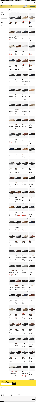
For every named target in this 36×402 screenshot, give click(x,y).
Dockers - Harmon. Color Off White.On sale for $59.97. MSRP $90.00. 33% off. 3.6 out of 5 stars (12, 48)
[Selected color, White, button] (22, 51)
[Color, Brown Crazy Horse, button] (18, 227)
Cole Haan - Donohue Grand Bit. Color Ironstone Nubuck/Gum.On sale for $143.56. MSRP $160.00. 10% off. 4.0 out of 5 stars (25, 269)
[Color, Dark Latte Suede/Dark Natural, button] (9, 22)
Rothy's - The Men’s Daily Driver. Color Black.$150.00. (12, 93)
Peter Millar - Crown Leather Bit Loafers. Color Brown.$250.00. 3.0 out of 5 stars (18, 254)
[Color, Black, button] (9, 51)
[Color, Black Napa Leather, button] (10, 270)
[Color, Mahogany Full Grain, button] (23, 255)
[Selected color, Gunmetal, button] (29, 212)
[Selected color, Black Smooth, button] (29, 139)
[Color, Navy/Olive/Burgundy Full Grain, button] (16, 285)
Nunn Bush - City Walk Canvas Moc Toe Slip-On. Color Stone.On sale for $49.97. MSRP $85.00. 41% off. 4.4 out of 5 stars (12, 312)
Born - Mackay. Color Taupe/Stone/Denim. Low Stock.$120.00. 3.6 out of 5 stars (25, 312)
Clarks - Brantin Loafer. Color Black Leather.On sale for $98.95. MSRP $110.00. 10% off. (18, 341)
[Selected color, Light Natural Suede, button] (22, 22)
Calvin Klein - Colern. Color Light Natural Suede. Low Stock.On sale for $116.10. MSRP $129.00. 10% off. (25, 20)
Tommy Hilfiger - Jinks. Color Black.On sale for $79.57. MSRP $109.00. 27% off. (12, 137)
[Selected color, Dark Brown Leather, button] (29, 36)
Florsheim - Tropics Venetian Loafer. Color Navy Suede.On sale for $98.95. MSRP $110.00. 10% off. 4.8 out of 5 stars (12, 63)
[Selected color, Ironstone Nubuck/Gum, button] (22, 270)
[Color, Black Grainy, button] (9, 357)
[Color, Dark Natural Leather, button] (30, 36)
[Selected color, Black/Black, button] (15, 139)
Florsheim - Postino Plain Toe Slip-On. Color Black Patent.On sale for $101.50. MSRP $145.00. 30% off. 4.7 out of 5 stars (25, 166)
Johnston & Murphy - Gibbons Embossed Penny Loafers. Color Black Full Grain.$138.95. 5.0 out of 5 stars (25, 254)
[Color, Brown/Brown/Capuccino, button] (24, 314)
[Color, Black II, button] (23, 182)
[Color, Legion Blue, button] (32, 255)
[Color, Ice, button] (33, 255)
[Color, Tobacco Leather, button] (16, 270)
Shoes (27, 394)
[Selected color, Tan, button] (29, 94)
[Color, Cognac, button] (10, 51)
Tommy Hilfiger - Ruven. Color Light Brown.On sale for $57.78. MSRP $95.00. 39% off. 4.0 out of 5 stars (12, 180)
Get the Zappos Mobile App (4, 392)
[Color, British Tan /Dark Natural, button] (10, 22)
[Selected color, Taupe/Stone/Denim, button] (22, 314)
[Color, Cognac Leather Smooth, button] (24, 241)
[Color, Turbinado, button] (24, 227)
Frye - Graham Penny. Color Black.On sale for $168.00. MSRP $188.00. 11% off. (18, 20)
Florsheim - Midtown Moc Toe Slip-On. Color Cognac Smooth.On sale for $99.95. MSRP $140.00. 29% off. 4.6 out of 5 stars (18, 63)
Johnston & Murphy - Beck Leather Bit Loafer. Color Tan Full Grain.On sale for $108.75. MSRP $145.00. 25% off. (32, 297)
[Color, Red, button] (12, 371)
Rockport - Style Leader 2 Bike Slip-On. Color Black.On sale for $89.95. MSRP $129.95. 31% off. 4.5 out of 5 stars (32, 166)
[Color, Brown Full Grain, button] (23, 212)
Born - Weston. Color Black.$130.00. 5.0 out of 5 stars (25, 195)
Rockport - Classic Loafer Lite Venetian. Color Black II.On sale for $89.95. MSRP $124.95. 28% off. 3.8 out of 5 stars (18, 210)
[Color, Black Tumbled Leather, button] (30, 329)
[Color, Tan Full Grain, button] (9, 109)
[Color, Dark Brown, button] (24, 182)
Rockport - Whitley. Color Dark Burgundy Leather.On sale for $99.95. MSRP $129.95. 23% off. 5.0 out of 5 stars (18, 108)
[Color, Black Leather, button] (17, 109)
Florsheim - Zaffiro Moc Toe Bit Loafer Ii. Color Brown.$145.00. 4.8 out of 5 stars (12, 327)
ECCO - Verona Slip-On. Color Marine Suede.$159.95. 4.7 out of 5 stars (32, 224)
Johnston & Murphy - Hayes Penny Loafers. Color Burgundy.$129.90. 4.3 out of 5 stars (32, 355)
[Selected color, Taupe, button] (29, 109)
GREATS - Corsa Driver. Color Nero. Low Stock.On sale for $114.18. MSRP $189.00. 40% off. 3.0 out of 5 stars (32, 283)
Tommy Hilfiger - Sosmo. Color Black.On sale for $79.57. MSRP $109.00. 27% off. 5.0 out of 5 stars (18, 370)
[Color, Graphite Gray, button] (9, 124)
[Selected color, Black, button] (15, 22)
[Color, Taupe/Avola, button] (23, 36)
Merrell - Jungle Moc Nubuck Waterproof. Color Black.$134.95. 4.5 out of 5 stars (25, 93)
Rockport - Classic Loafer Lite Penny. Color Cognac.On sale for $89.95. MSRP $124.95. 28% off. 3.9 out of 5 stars (25, 180)
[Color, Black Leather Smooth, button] (23, 241)
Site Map (19, 392)
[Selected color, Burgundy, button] (29, 357)
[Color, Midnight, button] (26, 285)
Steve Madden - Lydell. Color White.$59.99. (25, 48)
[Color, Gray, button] (25, 79)
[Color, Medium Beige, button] (9, 241)
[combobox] (12, 2)
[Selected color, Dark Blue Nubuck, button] (22, 300)
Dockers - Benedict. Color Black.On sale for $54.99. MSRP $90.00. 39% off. (32, 48)
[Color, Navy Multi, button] (30, 212)
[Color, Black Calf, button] (30, 241)
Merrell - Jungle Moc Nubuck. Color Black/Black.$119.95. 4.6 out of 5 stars (32, 180)
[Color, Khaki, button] (10, 371)
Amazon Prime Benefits (3, 393)
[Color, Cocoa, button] (16, 139)
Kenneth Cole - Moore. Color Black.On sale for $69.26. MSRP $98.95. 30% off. (18, 239)
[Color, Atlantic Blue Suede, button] (10, 357)
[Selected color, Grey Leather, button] (15, 36)
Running (28, 393)
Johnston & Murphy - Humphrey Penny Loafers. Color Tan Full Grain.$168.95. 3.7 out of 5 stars (18, 283)
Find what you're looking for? (31, 379)
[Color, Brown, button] (25, 109)
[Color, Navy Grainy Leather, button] (24, 109)
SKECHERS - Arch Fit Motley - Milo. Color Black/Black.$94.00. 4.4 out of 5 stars (18, 137)
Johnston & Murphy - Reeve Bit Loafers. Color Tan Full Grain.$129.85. (18, 48)
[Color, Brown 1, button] (23, 94)
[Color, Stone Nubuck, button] (25, 300)
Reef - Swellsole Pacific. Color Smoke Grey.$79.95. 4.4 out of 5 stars (12, 166)
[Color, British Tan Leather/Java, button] (30, 154)
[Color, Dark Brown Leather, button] (16, 109)
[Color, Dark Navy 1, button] (23, 227)
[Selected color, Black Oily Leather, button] (15, 270)
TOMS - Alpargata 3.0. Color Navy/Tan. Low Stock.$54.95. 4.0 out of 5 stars (12, 151)
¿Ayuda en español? (12, 392)
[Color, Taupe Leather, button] (16, 36)
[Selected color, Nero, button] (29, 285)
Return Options (11, 395)
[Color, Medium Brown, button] (10, 182)
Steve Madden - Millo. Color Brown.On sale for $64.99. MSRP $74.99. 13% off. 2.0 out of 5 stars (18, 93)
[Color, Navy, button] (24, 79)
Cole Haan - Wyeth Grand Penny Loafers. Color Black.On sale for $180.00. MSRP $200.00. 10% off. (12, 20)
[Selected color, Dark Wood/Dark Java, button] (29, 197)
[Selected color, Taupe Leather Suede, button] (22, 241)
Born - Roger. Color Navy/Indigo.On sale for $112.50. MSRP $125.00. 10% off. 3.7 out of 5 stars (25, 34)
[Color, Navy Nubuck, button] (10, 212)
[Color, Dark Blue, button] (9, 314)
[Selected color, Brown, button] (15, 94)
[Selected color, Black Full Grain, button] (22, 212)
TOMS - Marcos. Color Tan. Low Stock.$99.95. (32, 93)
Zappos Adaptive (29, 395)
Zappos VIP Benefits (3, 394)
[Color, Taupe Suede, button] (10, 109)
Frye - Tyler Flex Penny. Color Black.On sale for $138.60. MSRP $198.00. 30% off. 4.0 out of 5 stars (25, 283)
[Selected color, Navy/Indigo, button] (22, 36)
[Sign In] (33, 2)
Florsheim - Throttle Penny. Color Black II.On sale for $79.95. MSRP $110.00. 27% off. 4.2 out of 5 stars (18, 78)
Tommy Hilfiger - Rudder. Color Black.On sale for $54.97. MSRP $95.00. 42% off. (12, 341)
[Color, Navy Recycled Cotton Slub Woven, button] (30, 22)
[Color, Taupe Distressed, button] (23, 197)
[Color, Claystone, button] (10, 124)
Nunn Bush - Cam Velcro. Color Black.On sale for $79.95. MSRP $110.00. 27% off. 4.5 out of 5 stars (18, 312)
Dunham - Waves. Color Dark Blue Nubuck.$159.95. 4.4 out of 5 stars (25, 297)
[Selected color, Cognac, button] (22, 182)
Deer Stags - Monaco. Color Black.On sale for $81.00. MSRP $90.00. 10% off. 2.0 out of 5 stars (12, 78)
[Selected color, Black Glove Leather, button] (29, 270)
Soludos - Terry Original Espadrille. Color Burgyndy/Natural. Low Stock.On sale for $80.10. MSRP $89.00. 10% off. (12, 122)
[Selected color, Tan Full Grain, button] (15, 51)
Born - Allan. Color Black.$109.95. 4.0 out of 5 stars (12, 254)
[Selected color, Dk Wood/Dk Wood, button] (29, 65)
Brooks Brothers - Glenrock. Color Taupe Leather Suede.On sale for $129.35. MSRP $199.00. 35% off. (25, 239)
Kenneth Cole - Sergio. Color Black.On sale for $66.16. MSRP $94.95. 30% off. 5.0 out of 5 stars (25, 355)
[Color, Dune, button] (16, 22)
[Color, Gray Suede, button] (9, 65)
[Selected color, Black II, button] (15, 79)
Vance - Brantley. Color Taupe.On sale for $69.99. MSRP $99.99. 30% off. (25, 151)
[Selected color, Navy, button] (15, 182)
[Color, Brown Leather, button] (17, 36)
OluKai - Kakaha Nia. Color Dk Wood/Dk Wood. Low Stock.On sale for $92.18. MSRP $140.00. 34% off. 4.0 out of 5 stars (32, 63)
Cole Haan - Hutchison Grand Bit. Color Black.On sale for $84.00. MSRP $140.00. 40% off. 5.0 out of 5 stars (32, 151)
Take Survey (19, 393)
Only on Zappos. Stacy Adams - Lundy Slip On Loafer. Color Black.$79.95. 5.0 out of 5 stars (12, 283)
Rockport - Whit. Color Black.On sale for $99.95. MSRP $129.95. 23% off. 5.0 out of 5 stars (18, 166)
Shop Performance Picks (22, 0)
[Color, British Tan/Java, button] (16, 124)
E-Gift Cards (19, 394)
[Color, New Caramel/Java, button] (24, 270)
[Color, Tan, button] (16, 94)
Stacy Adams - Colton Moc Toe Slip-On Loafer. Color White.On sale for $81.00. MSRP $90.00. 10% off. (12, 370)
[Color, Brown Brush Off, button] (23, 285)
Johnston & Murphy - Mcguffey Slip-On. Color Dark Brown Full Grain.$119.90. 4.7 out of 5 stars (25, 137)
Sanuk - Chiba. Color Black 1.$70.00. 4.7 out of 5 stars (12, 224)
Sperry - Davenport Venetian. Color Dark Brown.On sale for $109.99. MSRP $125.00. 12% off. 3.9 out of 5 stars (12, 239)
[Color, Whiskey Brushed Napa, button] (11, 357)
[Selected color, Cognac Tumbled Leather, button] (29, 329)
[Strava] (4, 387)
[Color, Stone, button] (23, 79)
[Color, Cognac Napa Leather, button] (12, 270)
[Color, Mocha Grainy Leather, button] (23, 109)
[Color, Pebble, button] (25, 227)
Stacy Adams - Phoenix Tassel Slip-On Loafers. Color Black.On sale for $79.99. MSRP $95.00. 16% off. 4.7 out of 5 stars (12, 297)
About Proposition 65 (12, 394)
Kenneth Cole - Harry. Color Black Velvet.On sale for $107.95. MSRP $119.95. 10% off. (32, 78)
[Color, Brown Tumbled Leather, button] (31, 329)
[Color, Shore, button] (9, 94)
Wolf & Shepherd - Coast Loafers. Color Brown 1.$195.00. (18, 327)
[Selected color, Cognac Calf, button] (29, 241)
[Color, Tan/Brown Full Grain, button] (17, 285)
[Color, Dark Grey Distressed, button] (24, 197)
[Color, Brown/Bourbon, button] (25, 197)
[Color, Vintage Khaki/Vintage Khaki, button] (30, 65)
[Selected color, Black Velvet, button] (29, 79)
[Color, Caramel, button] (24, 285)
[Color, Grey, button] (23, 154)
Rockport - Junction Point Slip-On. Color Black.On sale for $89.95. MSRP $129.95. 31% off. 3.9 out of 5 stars (25, 327)
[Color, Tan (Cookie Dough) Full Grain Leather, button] (9, 255)
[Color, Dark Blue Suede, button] (23, 22)
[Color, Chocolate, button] (30, 285)
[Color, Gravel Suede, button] (30, 227)
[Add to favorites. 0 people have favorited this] (14, 13)
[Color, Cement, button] (10, 314)
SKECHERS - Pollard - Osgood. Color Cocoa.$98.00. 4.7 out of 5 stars (32, 122)
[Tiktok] (3, 387)
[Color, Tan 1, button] (9, 227)
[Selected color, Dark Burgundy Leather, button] (15, 109)
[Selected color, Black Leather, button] (15, 343)
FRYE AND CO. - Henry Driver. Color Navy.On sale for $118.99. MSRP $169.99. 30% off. (18, 180)
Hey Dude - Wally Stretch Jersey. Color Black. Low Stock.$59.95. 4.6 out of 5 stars (32, 341)
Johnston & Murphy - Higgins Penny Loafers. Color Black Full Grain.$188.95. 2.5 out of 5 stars (12, 108)
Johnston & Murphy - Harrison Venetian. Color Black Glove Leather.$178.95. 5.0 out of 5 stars (32, 269)
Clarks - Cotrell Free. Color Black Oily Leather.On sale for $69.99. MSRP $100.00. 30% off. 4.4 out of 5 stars (18, 269)
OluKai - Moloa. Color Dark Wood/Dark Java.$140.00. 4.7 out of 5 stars (32, 195)
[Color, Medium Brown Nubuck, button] (24, 300)
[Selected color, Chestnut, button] (22, 227)
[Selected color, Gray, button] (29, 255)
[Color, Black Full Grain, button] (16, 51)
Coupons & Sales (3, 395)
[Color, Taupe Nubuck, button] (9, 212)
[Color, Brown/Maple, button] (24, 36)
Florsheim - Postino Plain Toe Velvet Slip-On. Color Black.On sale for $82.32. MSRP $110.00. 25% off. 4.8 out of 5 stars (18, 355)
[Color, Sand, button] (30, 255)
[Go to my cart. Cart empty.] (34, 2)
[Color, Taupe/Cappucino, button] (23, 314)
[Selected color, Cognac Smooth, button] (15, 65)
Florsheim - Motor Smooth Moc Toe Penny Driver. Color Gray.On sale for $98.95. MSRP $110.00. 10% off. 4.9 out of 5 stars (32, 254)
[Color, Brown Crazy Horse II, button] (16, 79)
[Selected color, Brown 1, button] (15, 329)
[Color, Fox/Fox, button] (31, 65)
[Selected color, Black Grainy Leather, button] (22, 109)
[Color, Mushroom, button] (25, 285)
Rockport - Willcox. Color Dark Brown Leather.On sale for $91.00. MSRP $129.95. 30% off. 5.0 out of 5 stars (32, 34)
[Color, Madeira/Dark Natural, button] (11, 22)
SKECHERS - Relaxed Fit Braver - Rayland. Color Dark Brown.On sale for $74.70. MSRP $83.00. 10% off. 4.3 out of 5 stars (12, 195)
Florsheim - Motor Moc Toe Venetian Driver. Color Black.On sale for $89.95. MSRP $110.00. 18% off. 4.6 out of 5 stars (18, 224)
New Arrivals (28, 392)
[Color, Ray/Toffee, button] (31, 197)
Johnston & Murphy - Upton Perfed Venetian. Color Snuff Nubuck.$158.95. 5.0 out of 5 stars (12, 210)
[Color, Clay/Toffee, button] (30, 197)
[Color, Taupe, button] (16, 168)
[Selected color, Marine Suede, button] (29, 227)
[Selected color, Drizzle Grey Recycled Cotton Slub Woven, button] (29, 22)
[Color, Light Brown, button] (9, 343)
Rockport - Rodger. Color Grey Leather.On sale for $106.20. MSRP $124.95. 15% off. (18, 34)
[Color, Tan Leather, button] (16, 343)
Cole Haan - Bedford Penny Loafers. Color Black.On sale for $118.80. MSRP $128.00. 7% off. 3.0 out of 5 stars (18, 122)
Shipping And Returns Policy (13, 393)
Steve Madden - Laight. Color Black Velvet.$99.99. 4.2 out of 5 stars (18, 151)
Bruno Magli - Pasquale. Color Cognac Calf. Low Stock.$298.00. (32, 239)
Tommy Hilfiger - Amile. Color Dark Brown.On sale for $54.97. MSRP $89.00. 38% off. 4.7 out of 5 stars (32, 312)
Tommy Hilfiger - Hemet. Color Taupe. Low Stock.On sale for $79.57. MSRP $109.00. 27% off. (32, 108)
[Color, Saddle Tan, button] (10, 329)
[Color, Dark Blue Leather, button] (18, 36)
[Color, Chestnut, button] (30, 51)
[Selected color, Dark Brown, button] (29, 314)
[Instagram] (1, 387)
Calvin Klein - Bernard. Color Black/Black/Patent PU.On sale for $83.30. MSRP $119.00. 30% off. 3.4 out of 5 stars (32, 370)
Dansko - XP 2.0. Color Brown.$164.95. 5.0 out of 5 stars (18, 297)
